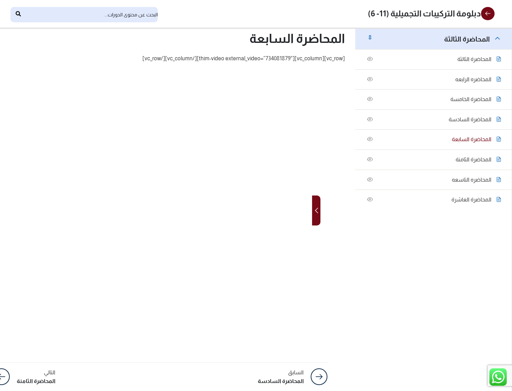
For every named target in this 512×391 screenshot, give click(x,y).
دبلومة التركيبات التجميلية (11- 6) (424, 13)
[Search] (18, 14)
